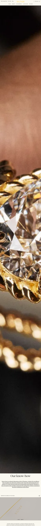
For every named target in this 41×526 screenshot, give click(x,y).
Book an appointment (4, 1)
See (39, 495)
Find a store (9, 1)
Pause (19, 519)
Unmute (22, 519)
